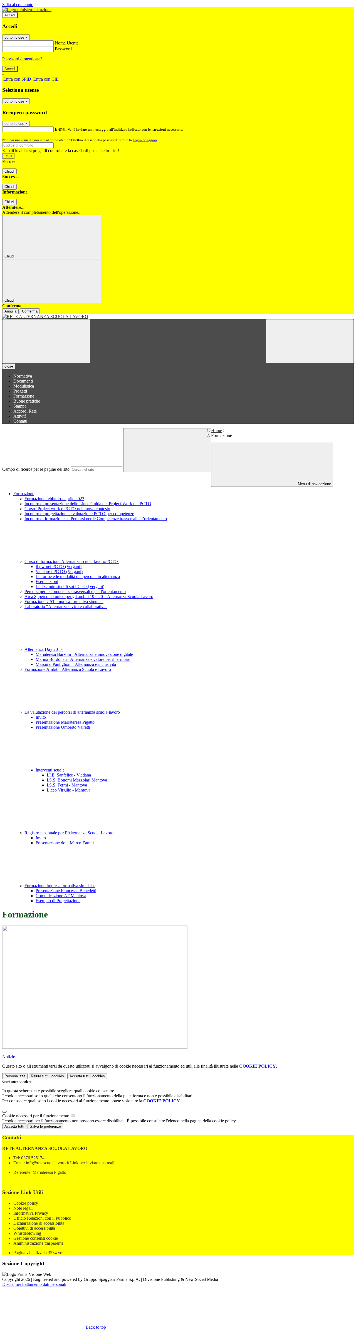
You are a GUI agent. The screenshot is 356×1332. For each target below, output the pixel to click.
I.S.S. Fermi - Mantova (67, 785)
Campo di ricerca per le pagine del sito (36, 469)
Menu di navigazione (314, 484)
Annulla (10, 311)
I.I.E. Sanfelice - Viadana (69, 775)
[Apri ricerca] (310, 341)
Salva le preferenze (45, 1126)
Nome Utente (66, 43)
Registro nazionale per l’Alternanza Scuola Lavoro (69, 832)
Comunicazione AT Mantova (61, 895)
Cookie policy (25, 1203)
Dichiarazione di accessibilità (38, 1223)
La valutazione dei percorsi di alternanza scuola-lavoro (72, 712)
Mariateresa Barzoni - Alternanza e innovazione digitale (84, 654)
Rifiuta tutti (47, 1076)
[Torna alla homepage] (178, 316)
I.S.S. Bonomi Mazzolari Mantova (77, 780)
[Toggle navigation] (46, 341)
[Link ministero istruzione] (26, 9)
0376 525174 (32, 1157)
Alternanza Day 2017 (43, 649)
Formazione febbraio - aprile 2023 (54, 498)
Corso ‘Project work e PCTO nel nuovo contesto (67, 508)
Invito (41, 717)
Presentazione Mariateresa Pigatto (65, 722)
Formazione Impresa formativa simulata (59, 885)
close (8, 366)
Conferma (30, 311)
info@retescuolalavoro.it (70, 1162)
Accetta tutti (87, 1076)
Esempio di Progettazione (58, 900)
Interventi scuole (51, 770)
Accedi (10, 15)
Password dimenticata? (22, 58)
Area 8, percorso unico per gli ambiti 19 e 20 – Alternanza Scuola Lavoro (88, 596)
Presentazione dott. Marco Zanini (65, 842)
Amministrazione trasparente (38, 1243)
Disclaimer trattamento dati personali (34, 1284)
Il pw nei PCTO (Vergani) (58, 566)
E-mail (60, 129)
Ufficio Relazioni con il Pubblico (42, 1218)
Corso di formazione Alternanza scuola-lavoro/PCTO (71, 561)
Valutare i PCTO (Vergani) (59, 571)
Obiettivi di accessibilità (34, 1228)
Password (63, 48)
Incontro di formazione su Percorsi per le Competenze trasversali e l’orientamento (95, 518)
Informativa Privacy (30, 1213)
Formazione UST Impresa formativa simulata (63, 601)
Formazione (23, 493)
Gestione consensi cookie (35, 1238)
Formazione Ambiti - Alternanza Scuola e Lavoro (67, 669)
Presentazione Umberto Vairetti (63, 727)
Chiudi (9, 171)
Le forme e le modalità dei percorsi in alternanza (78, 576)
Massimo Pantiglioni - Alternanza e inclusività (76, 664)
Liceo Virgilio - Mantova (68, 790)
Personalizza (14, 1076)
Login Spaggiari (145, 140)
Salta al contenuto (17, 4)
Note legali (23, 1208)
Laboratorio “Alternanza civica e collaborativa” (65, 606)
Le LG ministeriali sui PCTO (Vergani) (70, 586)
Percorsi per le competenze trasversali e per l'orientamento (75, 591)
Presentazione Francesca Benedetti (66, 890)
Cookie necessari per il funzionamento (36, 1115)
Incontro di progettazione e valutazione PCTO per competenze (79, 513)
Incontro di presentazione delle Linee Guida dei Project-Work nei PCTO (87, 503)
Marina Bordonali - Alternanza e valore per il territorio (83, 659)
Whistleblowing (27, 1233)
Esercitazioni (47, 581)
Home (216, 430)
